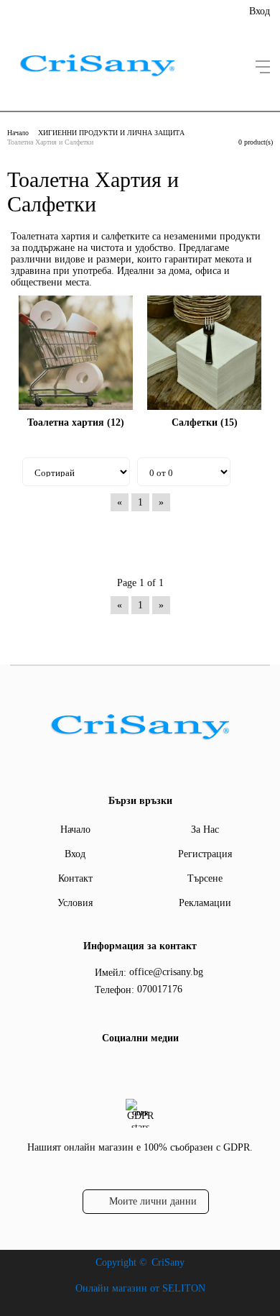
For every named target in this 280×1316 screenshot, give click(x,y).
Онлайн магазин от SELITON (140, 1288)
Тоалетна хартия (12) (75, 422)
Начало (18, 133)
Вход (259, 11)
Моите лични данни (153, 1201)
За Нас (205, 829)
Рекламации (205, 902)
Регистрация (205, 854)
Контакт (75, 878)
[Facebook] (138, 1068)
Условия (75, 902)
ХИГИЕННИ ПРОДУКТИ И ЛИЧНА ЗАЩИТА (111, 133)
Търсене (205, 878)
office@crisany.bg (166, 972)
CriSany (168, 1262)
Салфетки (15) (205, 422)
